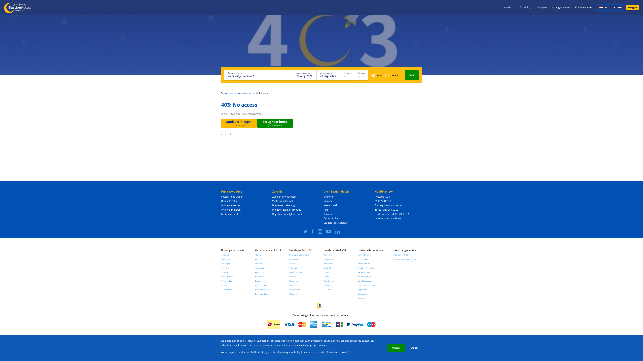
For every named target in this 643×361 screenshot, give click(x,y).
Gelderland (225, 259)
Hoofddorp (293, 281)
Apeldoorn (259, 272)
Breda (257, 281)
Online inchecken (231, 205)
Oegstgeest (328, 259)
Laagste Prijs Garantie (336, 223)
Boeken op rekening (283, 205)
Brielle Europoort (262, 285)
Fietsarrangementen (400, 255)
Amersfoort (259, 259)
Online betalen (229, 201)
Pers (326, 210)
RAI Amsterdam (364, 272)
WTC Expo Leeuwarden (367, 285)
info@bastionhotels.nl (389, 205)
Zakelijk (524, 7)
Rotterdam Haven (365, 276)
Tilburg (326, 272)
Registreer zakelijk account (287, 214)
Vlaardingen (329, 281)
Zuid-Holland (226, 289)
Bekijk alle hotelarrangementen (405, 259)
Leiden (292, 285)
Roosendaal (328, 263)
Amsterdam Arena (365, 263)
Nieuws (328, 201)
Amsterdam (260, 268)
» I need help (228, 134)
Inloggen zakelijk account (286, 210)
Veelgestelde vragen (232, 197)
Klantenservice (583, 7)
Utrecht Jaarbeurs (365, 281)
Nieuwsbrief (330, 205)
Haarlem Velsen (295, 272)
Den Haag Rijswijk (262, 294)
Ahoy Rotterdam (364, 255)
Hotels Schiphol (364, 259)
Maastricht (293, 294)
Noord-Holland (227, 281)
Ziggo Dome (362, 289)
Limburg (224, 272)
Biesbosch (362, 298)
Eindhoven (293, 259)
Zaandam (328, 289)
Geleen (292, 263)
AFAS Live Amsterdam (367, 268)
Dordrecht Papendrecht (299, 255)
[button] (632, 7)
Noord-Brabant (227, 276)
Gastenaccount (229, 214)
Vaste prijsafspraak (282, 201)
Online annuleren (231, 210)
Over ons (328, 197)
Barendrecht (260, 276)
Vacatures (329, 214)
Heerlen (292, 276)
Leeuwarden (294, 289)
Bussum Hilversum (263, 289)
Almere (258, 255)
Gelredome (362, 294)
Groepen (542, 7)
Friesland (225, 255)
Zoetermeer (328, 285)
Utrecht (224, 285)
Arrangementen (561, 7)
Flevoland (225, 268)
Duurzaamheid (332, 218)
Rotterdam (328, 268)
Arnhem (258, 263)
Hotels (508, 7)
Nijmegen (328, 255)
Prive (379, 75)
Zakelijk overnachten (284, 197)
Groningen (225, 263)
